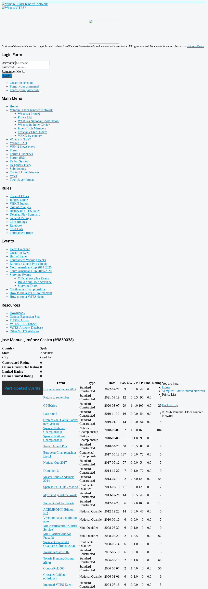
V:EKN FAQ (18, 143)
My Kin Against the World (60, 495)
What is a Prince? (29, 113)
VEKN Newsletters (22, 146)
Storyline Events (20, 274)
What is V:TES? (20, 139)
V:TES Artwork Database (26, 327)
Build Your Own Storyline (35, 282)
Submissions (18, 168)
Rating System (19, 161)
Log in (6, 75)
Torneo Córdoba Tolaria (58, 503)
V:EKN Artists (19, 320)
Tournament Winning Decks (28, 260)
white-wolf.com (195, 46)
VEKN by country (30, 135)
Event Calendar (20, 249)
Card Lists (16, 229)
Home (14, 106)
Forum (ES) (17, 157)
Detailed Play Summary (25, 214)
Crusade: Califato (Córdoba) (54, 576)
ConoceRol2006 (53, 568)
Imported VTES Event (57, 584)
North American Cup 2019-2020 (31, 267)
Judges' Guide (19, 199)
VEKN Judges (19, 203)
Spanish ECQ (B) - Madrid (60, 487)
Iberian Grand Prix (55, 446)
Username (8, 63)
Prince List (25, 117)
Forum (14, 150)
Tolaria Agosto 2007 (56, 552)
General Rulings (20, 218)
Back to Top (170, 405)
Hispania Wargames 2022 (59, 389)
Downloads (17, 313)
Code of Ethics (19, 196)
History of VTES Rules (25, 210)
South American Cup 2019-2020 (31, 271)
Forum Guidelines (21, 154)
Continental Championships (27, 289)
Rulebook (16, 225)
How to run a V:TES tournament (31, 293)
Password (8, 67)
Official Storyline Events (34, 278)
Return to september (56, 397)
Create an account (21, 82)
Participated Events (22, 388)
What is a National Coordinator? (38, 121)
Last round (50, 413)
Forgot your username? (24, 86)
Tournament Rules (21, 232)
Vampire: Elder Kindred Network (31, 110)
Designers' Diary (20, 165)
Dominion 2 (51, 470)
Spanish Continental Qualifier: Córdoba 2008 (59, 543)
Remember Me (11, 71)
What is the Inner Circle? (34, 124)
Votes (13, 176)
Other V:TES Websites (24, 331)
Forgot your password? (24, 90)
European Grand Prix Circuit (28, 263)
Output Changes (20, 207)
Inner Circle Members (32, 128)
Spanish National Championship (54, 430)
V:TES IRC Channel (23, 324)
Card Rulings (18, 221)
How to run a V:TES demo (27, 296)
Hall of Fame (18, 256)
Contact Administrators (24, 172)
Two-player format (22, 179)
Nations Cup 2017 (55, 462)
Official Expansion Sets (25, 316)
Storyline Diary (28, 285)
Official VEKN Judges (32, 132)
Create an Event (20, 252)
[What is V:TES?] (14, 7)
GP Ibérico (50, 405)
